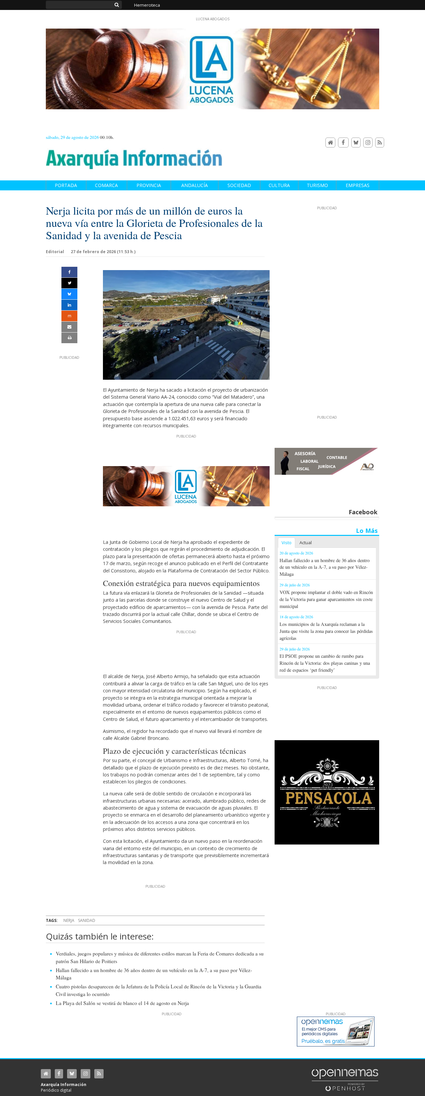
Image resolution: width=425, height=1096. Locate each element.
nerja (68, 920)
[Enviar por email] (69, 327)
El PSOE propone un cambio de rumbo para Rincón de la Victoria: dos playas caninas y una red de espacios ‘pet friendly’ (325, 663)
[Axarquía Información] (134, 155)
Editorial (55, 251)
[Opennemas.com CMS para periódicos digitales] (345, 1080)
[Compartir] (69, 272)
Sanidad (86, 920)
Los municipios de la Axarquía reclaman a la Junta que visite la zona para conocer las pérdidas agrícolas (326, 631)
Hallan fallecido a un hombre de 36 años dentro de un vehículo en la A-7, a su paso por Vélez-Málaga (325, 567)
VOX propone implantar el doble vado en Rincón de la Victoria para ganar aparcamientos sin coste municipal (326, 599)
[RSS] (379, 143)
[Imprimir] (69, 338)
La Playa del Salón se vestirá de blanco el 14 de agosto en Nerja (122, 1003)
